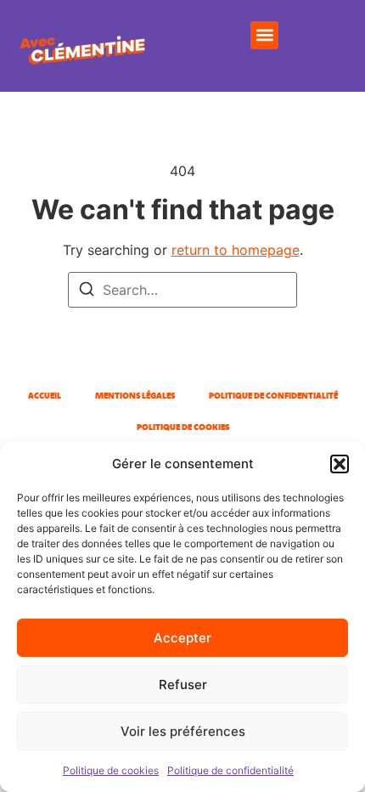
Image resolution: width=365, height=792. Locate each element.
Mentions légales (135, 395)
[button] (339, 463)
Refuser (183, 684)
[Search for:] (182, 290)
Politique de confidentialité (230, 770)
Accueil (44, 395)
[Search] (87, 291)
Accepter (182, 638)
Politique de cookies (111, 770)
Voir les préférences (183, 731)
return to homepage (235, 249)
